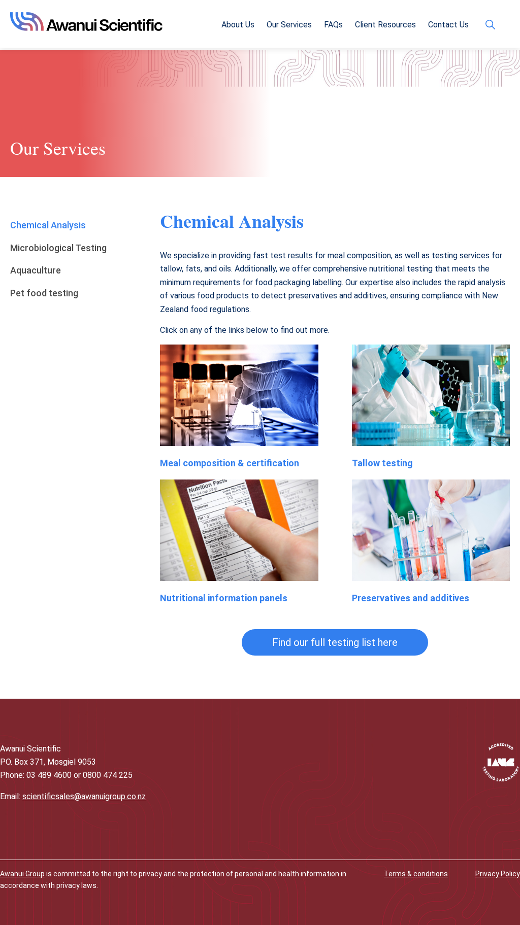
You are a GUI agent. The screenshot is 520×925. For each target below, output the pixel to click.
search (493, 24)
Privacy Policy (497, 874)
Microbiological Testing (58, 248)
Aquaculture (35, 270)
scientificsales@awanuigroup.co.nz (84, 796)
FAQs (333, 24)
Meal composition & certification (229, 463)
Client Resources (385, 24)
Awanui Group (22, 874)
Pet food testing (44, 293)
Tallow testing (382, 463)
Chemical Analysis (48, 225)
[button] (335, 642)
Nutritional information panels (223, 598)
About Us (237, 24)
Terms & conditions (416, 874)
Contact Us (448, 24)
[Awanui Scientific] (86, 27)
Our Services (289, 24)
